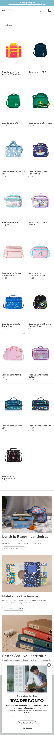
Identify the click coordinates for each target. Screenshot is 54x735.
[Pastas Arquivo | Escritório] (27, 633)
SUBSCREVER (27, 722)
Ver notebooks (13, 608)
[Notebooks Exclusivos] (27, 574)
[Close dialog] (49, 665)
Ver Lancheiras (14, 549)
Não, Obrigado (27, 728)
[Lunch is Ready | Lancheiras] (27, 514)
